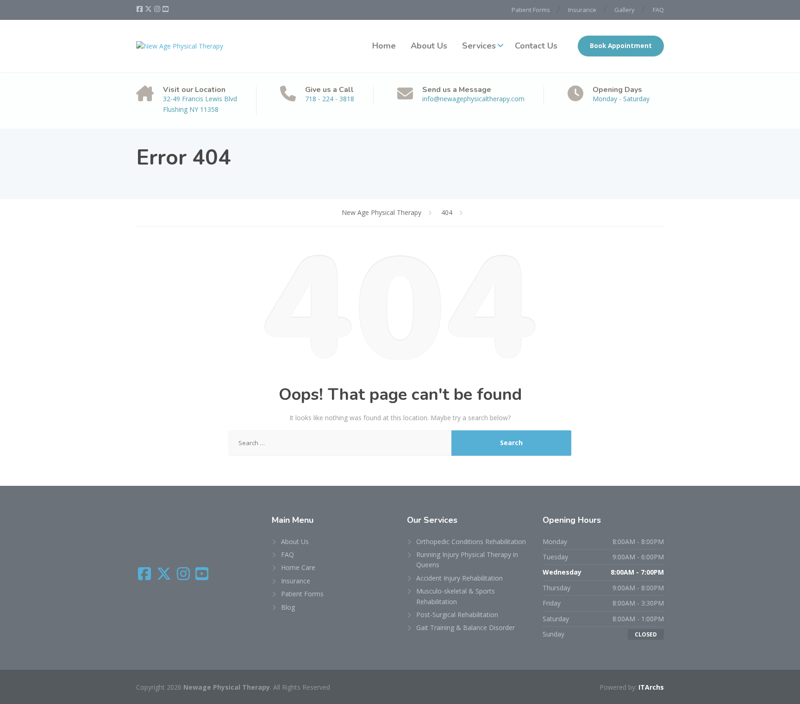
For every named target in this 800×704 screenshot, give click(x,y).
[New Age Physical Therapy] (179, 46)
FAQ (658, 10)
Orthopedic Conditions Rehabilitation (471, 541)
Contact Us (536, 45)
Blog (288, 607)
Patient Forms (531, 10)
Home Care (298, 567)
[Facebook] (140, 9)
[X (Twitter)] (149, 9)
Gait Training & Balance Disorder (465, 627)
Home (384, 45)
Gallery (624, 10)
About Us (429, 45)
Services (479, 45)
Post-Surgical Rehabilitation (457, 614)
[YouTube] (165, 9)
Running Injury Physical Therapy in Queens (467, 559)
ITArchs (651, 687)
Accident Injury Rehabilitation (459, 578)
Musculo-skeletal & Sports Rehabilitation (455, 596)
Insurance (582, 10)
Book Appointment (621, 46)
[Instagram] (158, 9)
